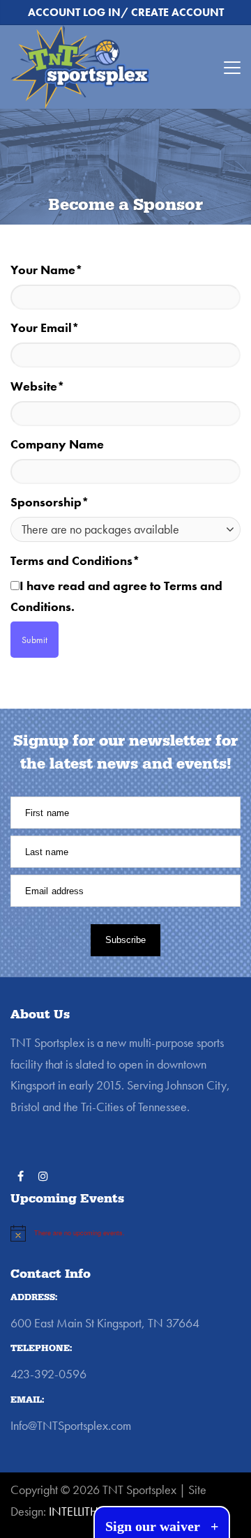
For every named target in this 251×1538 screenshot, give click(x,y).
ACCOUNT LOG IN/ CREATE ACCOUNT (126, 12)
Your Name (46, 270)
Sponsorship (49, 502)
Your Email (44, 327)
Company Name (57, 444)
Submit (34, 639)
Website (37, 386)
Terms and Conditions (75, 560)
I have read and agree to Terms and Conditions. (116, 596)
